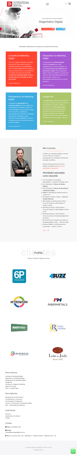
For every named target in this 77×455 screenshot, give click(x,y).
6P (19, 286)
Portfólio (38, 252)
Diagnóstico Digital (51, 21)
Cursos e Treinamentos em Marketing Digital (18, 403)
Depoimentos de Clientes (12, 416)
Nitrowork (19, 312)
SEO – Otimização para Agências (15, 405)
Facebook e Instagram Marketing (15, 384)
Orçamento (60, 29)
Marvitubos (19, 338)
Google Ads (48, 96)
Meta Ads (61, 166)
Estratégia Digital (30, 447)
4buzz (58, 286)
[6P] (19, 264)
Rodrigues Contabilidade (57, 338)
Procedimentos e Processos (13, 399)
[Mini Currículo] (21, 148)
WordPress (41, 450)
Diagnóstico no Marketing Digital (54, 57)
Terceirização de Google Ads (13, 401)
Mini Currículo (49, 148)
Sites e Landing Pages (12, 388)
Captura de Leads (10, 386)
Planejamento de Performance (14, 397)
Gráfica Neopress (19, 364)
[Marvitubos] (19, 316)
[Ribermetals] (58, 290)
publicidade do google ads (50, 168)
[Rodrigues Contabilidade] (58, 316)
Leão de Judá (57, 364)
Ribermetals (58, 312)
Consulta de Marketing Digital (19, 57)
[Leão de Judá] (58, 341)
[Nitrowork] (19, 290)
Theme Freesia (47, 447)
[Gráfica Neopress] (19, 341)
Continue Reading (13, 83)
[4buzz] (58, 264)
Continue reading (48, 29)
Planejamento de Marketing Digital (21, 98)
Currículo (8, 414)
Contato (7, 418)
